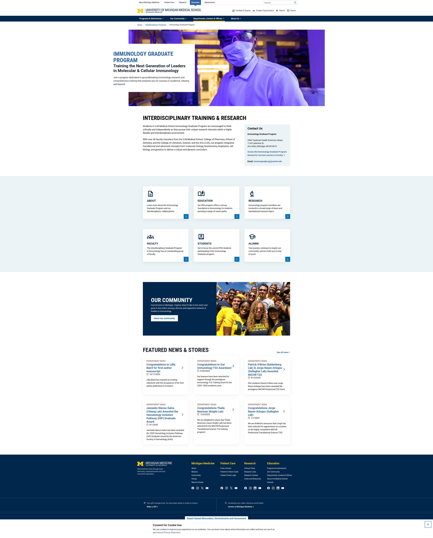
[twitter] (202, 488)
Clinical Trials (249, 468)
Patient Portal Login (228, 475)
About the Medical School (277, 479)
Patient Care (169, 2)
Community (196, 475)
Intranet (270, 482)
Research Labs (250, 472)
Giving (194, 479)
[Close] (428, 524)
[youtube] (207, 488)
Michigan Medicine (202, 463)
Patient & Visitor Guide (229, 472)
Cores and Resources (252, 479)
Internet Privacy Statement (168, 532)
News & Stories (197, 482)
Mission (194, 472)
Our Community (273, 472)
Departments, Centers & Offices (279, 475)
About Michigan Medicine (149, 2)
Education (195, 2)
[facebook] (192, 488)
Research (182, 2)
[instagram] (197, 488)
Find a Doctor (225, 468)
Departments (210, 2)
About (193, 468)
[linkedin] (255, 488)
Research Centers (251, 475)
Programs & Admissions (276, 468)
